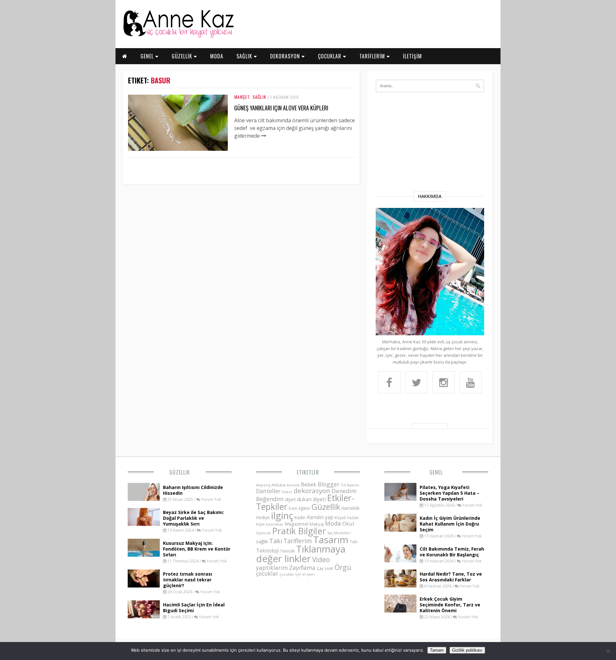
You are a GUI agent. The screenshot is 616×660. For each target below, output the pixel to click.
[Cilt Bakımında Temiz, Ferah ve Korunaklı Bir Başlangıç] (400, 560)
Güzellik (179, 472)
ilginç (282, 515)
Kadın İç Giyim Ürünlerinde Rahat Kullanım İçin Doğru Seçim (450, 524)
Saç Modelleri (339, 532)
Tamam (437, 650)
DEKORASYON (286, 56)
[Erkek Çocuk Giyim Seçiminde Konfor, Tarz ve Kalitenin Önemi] (400, 610)
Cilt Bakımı (350, 485)
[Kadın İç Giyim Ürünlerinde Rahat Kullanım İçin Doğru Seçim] (400, 529)
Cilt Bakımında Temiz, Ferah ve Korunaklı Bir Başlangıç (452, 552)
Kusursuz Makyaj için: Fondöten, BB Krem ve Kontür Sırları (196, 549)
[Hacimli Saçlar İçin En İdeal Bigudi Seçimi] (144, 616)
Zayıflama (302, 567)
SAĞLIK (245, 56)
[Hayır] (608, 651)
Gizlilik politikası (467, 650)
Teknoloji (267, 550)
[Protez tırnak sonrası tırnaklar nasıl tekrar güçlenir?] (144, 585)
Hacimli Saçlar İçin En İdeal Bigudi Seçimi (194, 607)
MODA (216, 56)
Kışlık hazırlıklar (269, 524)
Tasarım (330, 539)
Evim (293, 508)
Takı (275, 540)
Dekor (287, 491)
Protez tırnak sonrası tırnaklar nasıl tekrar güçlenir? (187, 579)
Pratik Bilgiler (299, 531)
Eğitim (304, 508)
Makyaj (317, 524)
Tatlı (353, 541)
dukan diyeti (311, 499)
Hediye (263, 517)
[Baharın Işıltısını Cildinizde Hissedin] (144, 498)
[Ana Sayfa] (178, 36)
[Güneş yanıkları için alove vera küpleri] (178, 148)
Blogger (328, 484)
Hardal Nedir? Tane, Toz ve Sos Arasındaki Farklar (451, 577)
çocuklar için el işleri (297, 574)
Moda (333, 523)
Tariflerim (297, 540)
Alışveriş (263, 485)
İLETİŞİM (412, 56)
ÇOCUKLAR (330, 56)
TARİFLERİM (373, 56)
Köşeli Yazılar (347, 517)
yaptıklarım (272, 567)
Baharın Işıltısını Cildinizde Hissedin (193, 490)
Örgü (343, 567)
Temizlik (287, 551)
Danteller (268, 491)
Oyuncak (263, 533)
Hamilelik (350, 508)
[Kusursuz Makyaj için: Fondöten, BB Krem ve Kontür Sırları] (144, 554)
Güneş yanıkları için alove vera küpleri (281, 108)
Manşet (242, 96)
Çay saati (325, 568)
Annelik (293, 485)
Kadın (300, 517)
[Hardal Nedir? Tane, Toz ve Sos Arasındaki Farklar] (400, 585)
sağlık (262, 541)
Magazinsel (296, 524)
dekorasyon (312, 490)
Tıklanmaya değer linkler (301, 554)
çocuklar (267, 573)
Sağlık (259, 96)
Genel (436, 472)
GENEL (148, 56)
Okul (348, 523)
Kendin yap (320, 517)
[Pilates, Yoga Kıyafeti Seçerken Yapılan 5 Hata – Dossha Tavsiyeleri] (400, 498)
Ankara (278, 485)
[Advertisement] (430, 143)
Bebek (308, 484)
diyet (290, 499)
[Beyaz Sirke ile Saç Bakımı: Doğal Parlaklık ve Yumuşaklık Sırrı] (144, 523)
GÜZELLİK (183, 56)
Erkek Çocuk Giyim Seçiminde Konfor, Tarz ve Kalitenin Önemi (450, 604)
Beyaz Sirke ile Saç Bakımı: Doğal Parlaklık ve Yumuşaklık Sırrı (193, 518)
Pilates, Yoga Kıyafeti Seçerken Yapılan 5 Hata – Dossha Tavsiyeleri (449, 493)
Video (321, 559)
